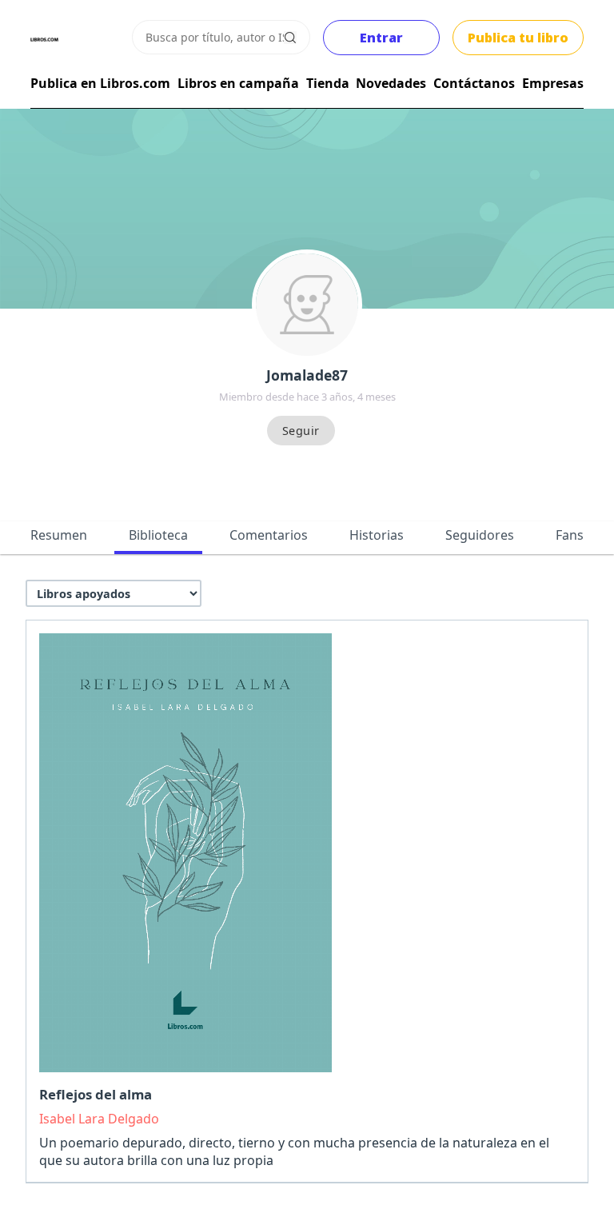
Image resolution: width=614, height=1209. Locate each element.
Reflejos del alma (95, 1094)
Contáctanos (474, 83)
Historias (376, 535)
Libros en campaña (238, 83)
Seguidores (479, 535)
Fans (570, 535)
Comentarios (268, 535)
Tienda (327, 83)
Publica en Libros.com (100, 83)
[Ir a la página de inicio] (44, 40)
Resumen (58, 535)
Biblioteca (158, 535)
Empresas (553, 83)
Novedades (391, 83)
